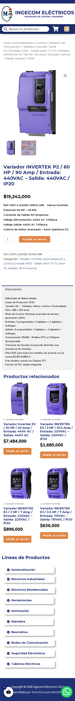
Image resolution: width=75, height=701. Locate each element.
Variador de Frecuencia (22, 268)
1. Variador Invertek (34, 46)
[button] (66, 29)
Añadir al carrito (34, 239)
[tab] (37, 289)
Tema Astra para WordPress (48, 692)
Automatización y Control (30, 42)
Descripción (13, 289)
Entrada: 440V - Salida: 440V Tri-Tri (32, 50)
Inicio (6, 42)
